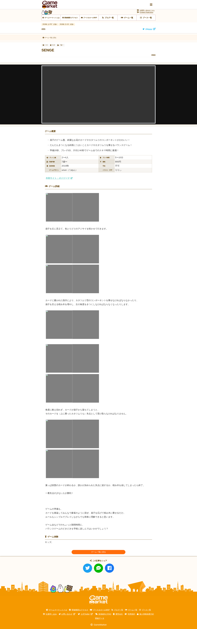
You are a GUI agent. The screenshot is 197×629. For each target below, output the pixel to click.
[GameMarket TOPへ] (98, 599)
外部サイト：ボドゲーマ (58, 178)
